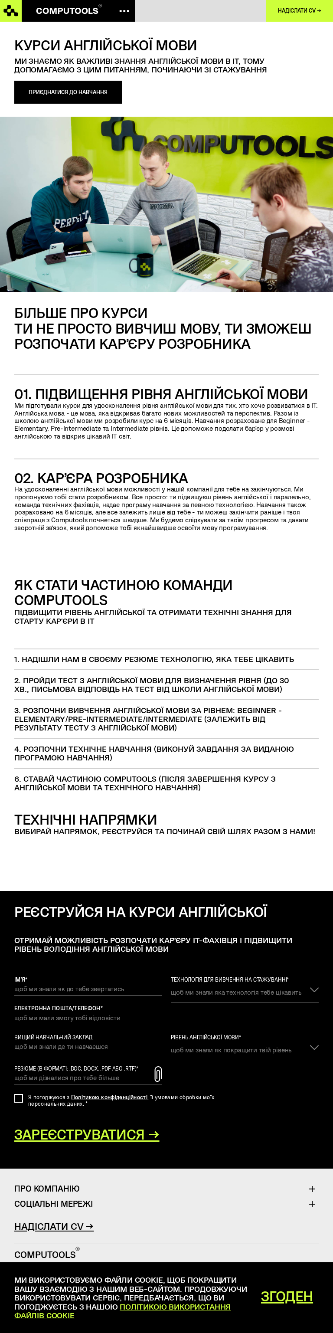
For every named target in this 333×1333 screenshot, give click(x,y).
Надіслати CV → (299, 10)
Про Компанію (47, 1188)
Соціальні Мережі (53, 1204)
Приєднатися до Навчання (68, 92)
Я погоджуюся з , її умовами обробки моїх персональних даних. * (121, 1100)
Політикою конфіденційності (109, 1097)
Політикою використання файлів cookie (122, 1311)
